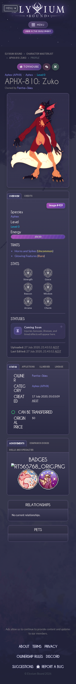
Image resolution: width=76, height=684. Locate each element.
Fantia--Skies (25, 87)
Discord (53, 656)
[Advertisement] (38, 589)
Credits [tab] (28, 196)
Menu (10, 8)
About (24, 646)
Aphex (29, 74)
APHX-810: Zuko (17, 57)
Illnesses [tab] (45, 366)
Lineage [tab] (59, 366)
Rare (41, 256)
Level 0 (41, 74)
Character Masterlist (39, 53)
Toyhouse (31, 66)
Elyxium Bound (13, 53)
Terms (36, 646)
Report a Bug (52, 667)
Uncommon (45, 251)
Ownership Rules (30, 656)
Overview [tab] (14, 196)
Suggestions (22, 667)
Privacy (51, 646)
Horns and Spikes (25, 251)
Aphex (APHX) (13, 74)
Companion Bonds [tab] (39, 443)
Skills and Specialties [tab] (21, 450)
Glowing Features (26, 256)
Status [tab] (13, 367)
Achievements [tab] (17, 443)
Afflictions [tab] (28, 366)
